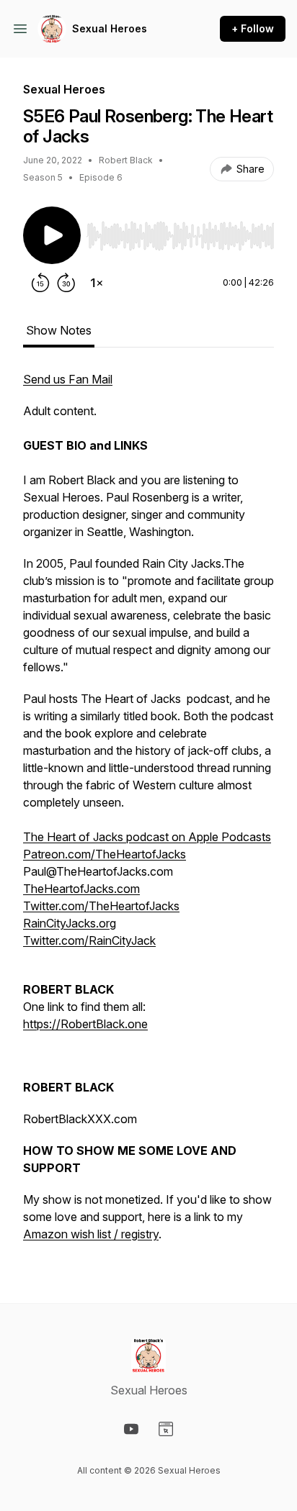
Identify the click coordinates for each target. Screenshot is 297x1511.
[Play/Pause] (52, 235)
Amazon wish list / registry (91, 1234)
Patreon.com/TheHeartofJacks (104, 854)
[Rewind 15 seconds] (40, 283)
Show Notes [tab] (59, 330)
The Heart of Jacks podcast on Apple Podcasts (147, 837)
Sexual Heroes (109, 28)
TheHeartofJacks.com (81, 888)
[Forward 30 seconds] (66, 283)
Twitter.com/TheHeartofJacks (101, 906)
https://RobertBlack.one (85, 1024)
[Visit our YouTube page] (131, 1429)
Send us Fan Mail (67, 379)
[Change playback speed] (96, 283)
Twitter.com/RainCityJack (89, 940)
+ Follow (252, 28)
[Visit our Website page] (166, 1429)
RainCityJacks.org (69, 923)
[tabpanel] (148, 814)
